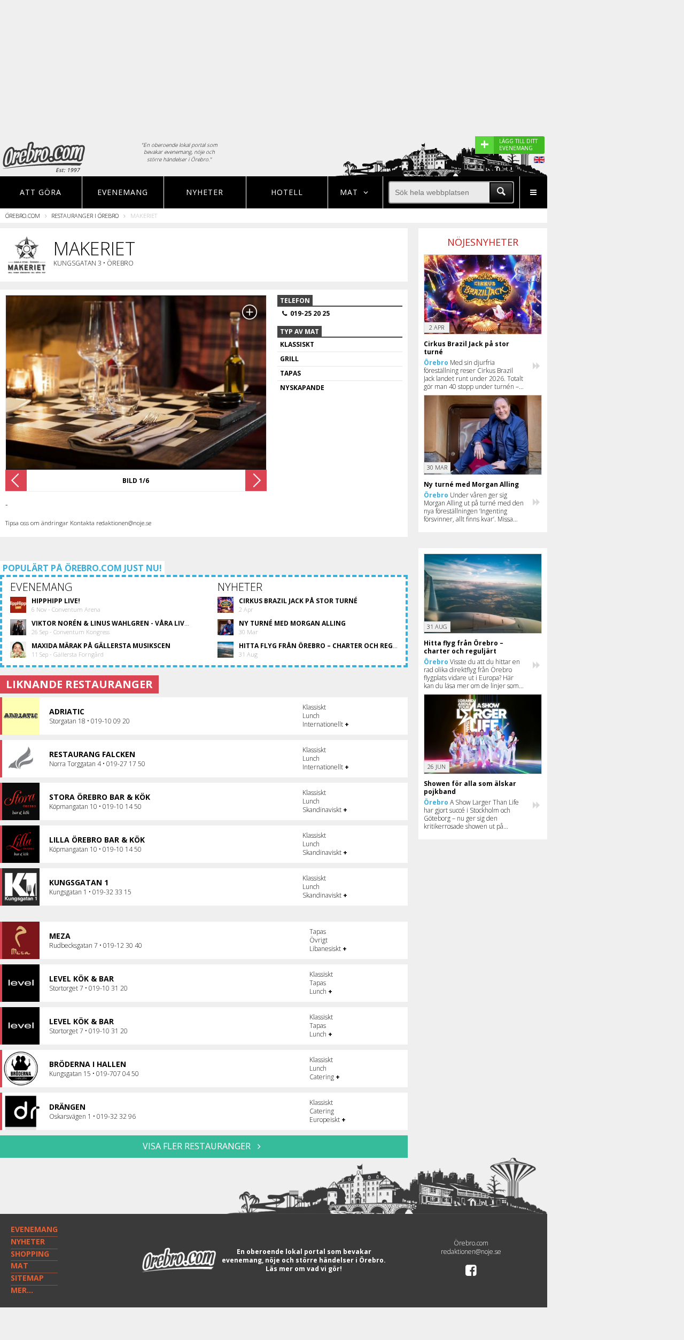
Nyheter (204, 192)
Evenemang (122, 192)
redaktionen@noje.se (471, 1251)
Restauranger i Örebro (85, 216)
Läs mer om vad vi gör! (304, 1268)
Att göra (40, 192)
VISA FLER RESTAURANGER (198, 1146)
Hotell (287, 192)
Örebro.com (22, 216)
